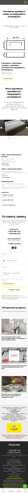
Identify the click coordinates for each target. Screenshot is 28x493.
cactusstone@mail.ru (14, 478)
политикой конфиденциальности (10, 298)
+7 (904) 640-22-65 (14, 234)
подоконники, (7, 487)
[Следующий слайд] (27, 128)
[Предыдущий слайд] (1, 128)
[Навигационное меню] (25, 2)
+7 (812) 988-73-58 (14, 231)
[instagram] (15, 248)
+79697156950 (16, 469)
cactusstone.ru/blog (14, 476)
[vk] (13, 248)
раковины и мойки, (19, 486)
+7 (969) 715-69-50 (14, 452)
